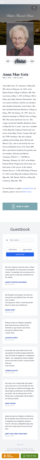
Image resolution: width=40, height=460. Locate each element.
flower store (26, 191)
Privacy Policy (14, 451)
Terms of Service (26, 451)
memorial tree (28, 188)
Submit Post (20, 254)
